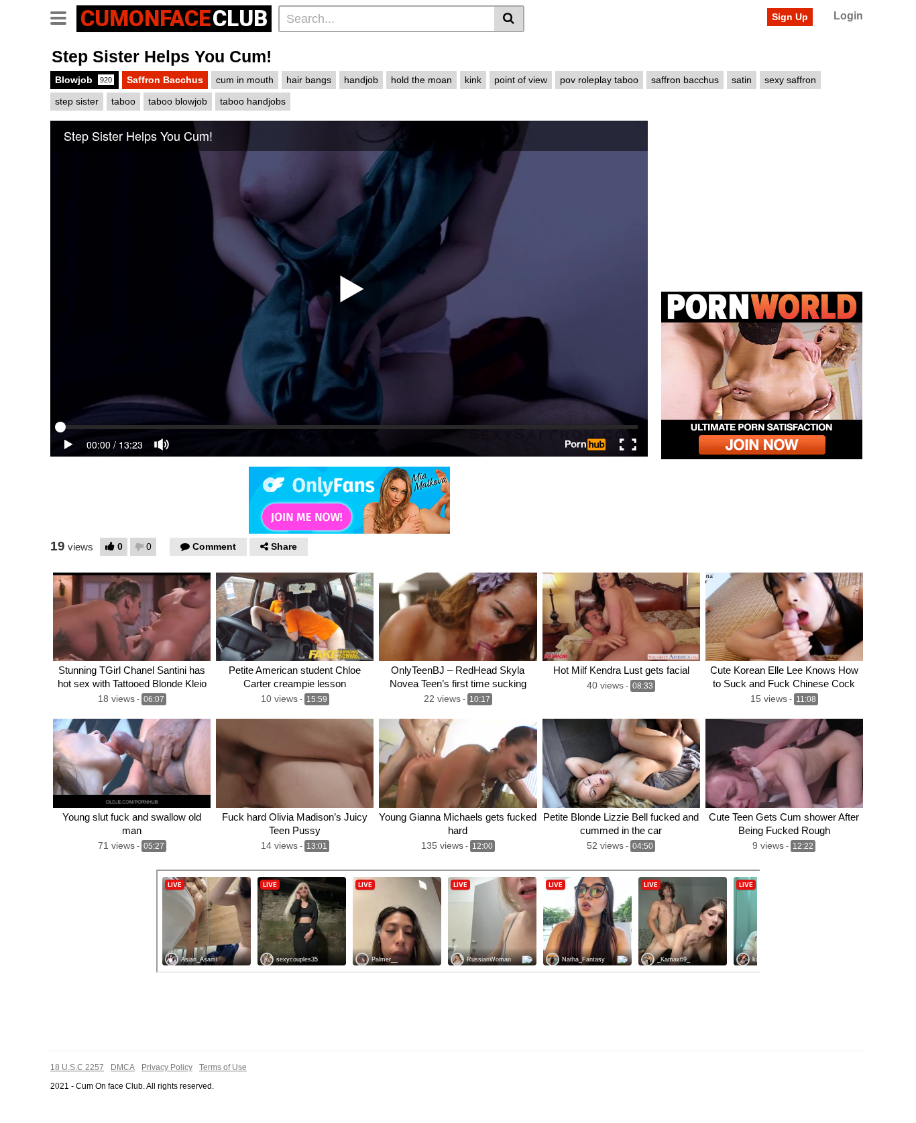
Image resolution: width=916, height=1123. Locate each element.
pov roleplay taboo (599, 79)
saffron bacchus (685, 79)
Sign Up (790, 16)
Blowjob (83, 79)
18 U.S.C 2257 (77, 1067)
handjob (361, 79)
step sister (77, 101)
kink (473, 79)
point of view (520, 79)
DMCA (123, 1067)
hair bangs (308, 79)
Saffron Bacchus (165, 79)
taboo (123, 101)
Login (848, 15)
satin (742, 79)
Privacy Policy (166, 1067)
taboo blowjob (177, 101)
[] (509, 18)
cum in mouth (245, 79)
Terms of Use (223, 1067)
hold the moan (421, 79)
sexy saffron (790, 79)
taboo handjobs (253, 101)
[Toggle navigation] (63, 17)
